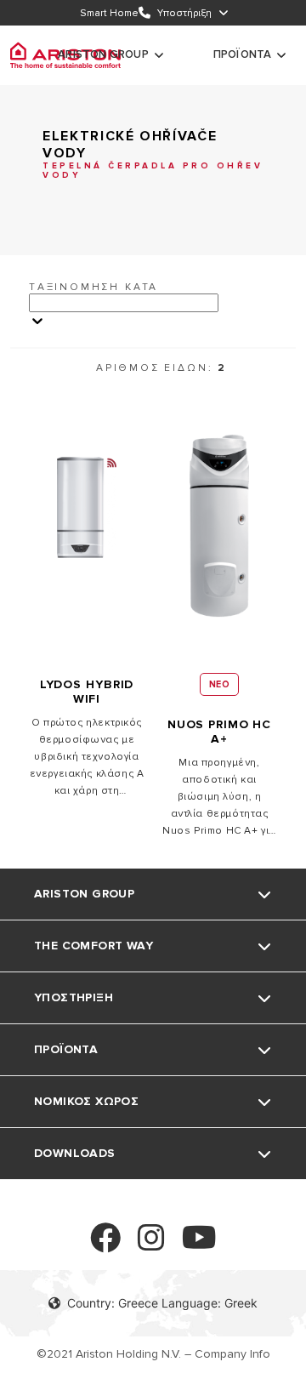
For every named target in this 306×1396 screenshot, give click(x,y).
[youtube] (199, 1245)
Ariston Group (103, 54)
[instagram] (151, 1245)
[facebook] (105, 1245)
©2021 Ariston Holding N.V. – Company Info (153, 1354)
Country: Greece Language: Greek (162, 1303)
